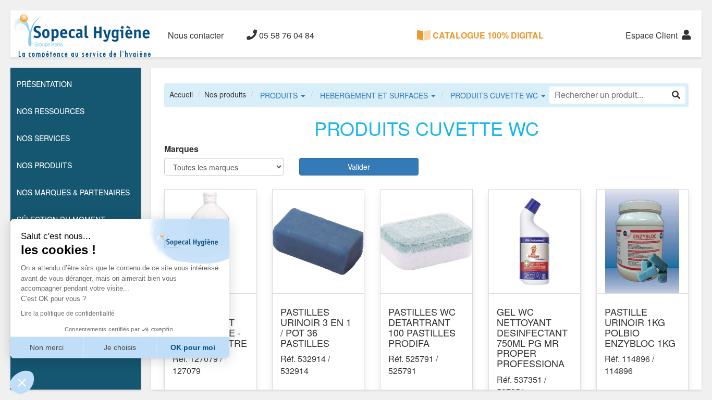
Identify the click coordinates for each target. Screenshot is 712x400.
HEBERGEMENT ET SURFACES (374, 95)
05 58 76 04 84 (285, 35)
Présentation (44, 84)
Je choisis (120, 347)
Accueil (181, 94)
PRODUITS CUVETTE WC (494, 95)
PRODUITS (279, 95)
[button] (21, 382)
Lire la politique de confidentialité (68, 313)
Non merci (47, 347)
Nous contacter (196, 35)
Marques (181, 149)
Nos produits (225, 94)
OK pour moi (192, 347)
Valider (359, 166)
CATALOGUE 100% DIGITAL (487, 35)
